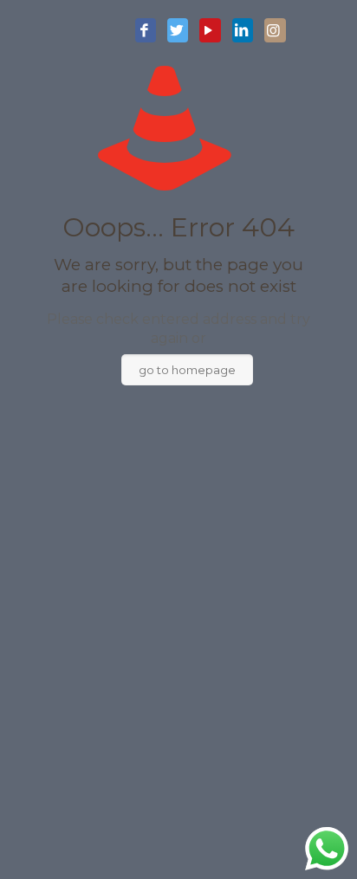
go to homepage (187, 370)
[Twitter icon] (177, 31)
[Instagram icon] (274, 31)
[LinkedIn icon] (242, 31)
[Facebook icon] (145, 31)
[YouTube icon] (209, 31)
